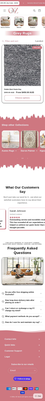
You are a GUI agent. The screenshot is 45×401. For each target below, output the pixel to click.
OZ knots (18, 396)
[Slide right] (27, 158)
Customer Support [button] (13, 351)
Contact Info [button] (10, 339)
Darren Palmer (28, 151)
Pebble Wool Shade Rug (12, 89)
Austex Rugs (8, 151)
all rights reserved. (28, 396)
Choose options (22, 98)
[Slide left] (17, 158)
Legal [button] (7, 357)
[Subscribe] (34, 370)
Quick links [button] (10, 345)
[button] (4, 10)
